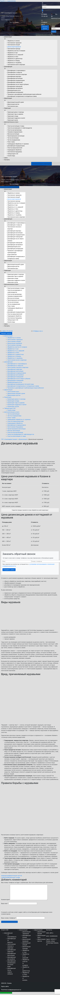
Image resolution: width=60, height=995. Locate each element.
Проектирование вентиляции (15, 300)
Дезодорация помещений (14, 242)
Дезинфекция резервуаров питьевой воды (20, 384)
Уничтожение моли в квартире (16, 217)
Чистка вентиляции (13, 302)
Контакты (7, 326)
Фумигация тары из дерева (15, 276)
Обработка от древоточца (14, 211)
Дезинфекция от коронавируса (16, 223)
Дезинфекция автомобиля (15, 244)
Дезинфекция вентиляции (14, 232)
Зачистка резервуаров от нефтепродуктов (20, 434)
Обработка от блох (12, 209)
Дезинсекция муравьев (14, 199)
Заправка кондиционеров (14, 296)
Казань (17, 184)
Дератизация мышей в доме (15, 264)
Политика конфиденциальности (11, 989)
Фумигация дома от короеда (15, 274)
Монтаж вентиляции (13, 298)
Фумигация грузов (12, 282)
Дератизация (8, 389)
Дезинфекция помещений (14, 236)
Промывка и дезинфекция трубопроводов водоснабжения (15, 252)
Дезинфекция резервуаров (15, 248)
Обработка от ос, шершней (15, 207)
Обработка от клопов (13, 193)
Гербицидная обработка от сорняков (18, 419)
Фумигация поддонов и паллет (16, 280)
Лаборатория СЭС (12, 320)
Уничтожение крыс (12, 268)
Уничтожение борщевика (14, 318)
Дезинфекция (8, 362)
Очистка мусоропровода (14, 294)
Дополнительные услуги (11, 412)
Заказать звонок (6, 333)
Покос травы (11, 306)
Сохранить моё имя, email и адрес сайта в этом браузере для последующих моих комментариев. (26, 913)
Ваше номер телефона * (8, 918)
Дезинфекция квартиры (14, 230)
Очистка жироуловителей (14, 314)
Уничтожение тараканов (14, 195)
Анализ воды (11, 322)
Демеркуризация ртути (14, 246)
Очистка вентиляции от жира (15, 288)
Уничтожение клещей (13, 197)
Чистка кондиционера (13, 304)
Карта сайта (5, 986)
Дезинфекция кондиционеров (16, 234)
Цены (6, 324)
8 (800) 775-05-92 (7, 331)
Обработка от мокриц (13, 213)
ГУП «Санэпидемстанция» (9, 439)
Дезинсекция (8, 336)
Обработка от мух (12, 205)
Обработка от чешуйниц (14, 215)
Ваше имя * (4, 903)
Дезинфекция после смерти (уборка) (18, 378)
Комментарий (5, 899)
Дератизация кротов (13, 266)
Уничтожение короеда (13, 201)
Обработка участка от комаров (16, 203)
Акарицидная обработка (14, 316)
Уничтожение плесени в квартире (17, 367)
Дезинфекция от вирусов (14, 225)
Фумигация (7, 397)
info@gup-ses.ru (38, 331)
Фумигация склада (12, 278)
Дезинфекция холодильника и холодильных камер (23, 386)
